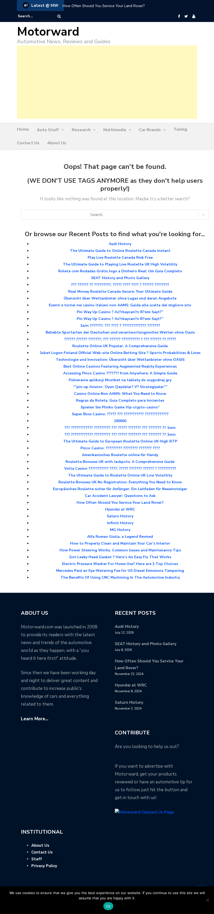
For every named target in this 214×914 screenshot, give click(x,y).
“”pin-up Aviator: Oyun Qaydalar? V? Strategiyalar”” (120, 386)
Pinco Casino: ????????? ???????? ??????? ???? (120, 448)
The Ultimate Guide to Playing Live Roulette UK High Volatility (120, 264)
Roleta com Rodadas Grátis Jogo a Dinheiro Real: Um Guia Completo (120, 271)
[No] (207, 900)
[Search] (59, 16)
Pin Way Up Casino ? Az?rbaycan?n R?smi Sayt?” (120, 311)
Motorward (48, 32)
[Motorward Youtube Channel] (194, 16)
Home (23, 129)
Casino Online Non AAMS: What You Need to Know (120, 393)
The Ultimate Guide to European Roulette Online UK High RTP (120, 441)
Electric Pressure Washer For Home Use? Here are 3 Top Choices (120, 563)
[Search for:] (33, 16)
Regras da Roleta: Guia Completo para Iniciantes (120, 400)
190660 (120, 420)
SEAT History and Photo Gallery (120, 277)
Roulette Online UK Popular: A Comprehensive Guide (120, 346)
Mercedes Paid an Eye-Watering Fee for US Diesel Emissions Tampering (120, 570)
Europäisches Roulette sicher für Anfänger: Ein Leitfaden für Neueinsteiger (120, 488)
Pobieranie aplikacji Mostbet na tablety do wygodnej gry (120, 380)
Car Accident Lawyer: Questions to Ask (120, 495)
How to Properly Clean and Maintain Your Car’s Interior (120, 543)
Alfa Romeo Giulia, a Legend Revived (120, 536)
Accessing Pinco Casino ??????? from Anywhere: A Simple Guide (120, 373)
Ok (108, 906)
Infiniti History (120, 522)
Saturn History (120, 516)
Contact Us (28, 143)
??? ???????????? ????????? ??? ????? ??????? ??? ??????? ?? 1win (120, 427)
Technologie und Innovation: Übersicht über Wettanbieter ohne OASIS (120, 359)
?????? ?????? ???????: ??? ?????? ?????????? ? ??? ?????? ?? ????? (120, 339)
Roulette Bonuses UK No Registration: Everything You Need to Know (120, 482)
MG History (120, 529)
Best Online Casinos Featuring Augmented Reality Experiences (120, 366)
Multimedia (114, 130)
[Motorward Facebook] (179, 16)
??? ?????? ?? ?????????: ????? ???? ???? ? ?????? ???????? (120, 284)
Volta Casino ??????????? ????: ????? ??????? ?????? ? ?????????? (120, 468)
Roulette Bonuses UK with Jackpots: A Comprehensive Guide (120, 461)
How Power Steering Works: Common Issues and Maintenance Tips (120, 550)
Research (81, 130)
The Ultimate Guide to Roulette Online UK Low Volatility (120, 475)
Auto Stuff (48, 130)
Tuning (180, 129)
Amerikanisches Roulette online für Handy (120, 454)
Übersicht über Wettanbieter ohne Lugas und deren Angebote (120, 298)
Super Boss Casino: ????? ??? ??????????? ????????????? (120, 414)
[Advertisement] (107, 82)
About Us (56, 143)
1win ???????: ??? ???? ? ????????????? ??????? (120, 325)
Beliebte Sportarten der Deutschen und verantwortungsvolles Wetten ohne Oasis (120, 332)
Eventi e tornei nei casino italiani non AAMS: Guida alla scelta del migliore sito (120, 305)
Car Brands (150, 130)
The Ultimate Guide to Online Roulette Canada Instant (120, 250)
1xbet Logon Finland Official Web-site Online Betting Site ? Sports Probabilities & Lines (120, 352)
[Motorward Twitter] (186, 16)
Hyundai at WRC (120, 509)
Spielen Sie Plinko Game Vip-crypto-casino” (120, 407)
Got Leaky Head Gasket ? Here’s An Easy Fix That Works (120, 557)
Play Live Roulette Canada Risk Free (120, 257)
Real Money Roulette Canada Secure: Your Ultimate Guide (120, 291)
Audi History (120, 243)
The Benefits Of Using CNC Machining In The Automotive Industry (120, 577)
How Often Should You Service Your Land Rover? (104, 5)
